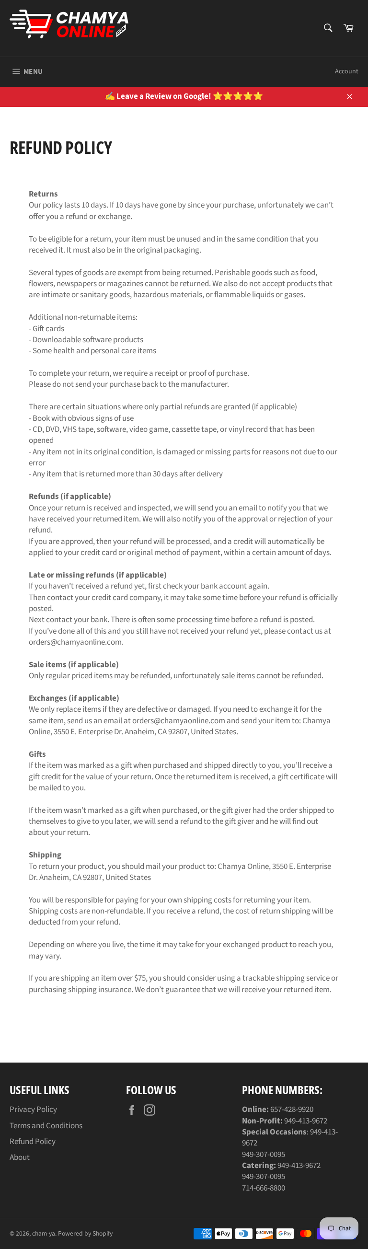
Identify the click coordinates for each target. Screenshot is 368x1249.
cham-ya (43, 1233)
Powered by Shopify (85, 1233)
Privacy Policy (33, 1109)
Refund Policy (33, 1141)
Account (346, 71)
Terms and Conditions (46, 1126)
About (20, 1157)
